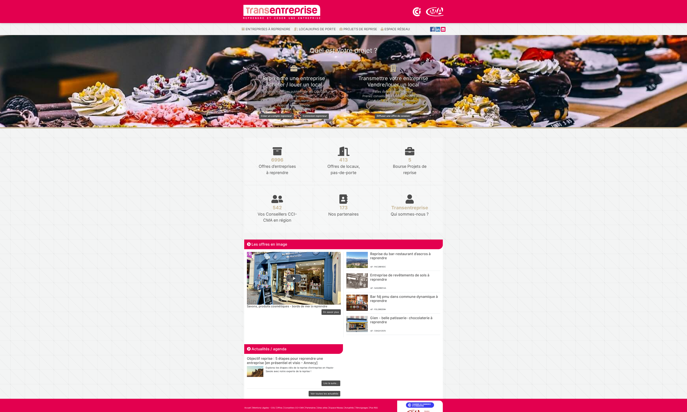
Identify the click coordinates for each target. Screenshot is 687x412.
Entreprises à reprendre (267, 29)
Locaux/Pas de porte (317, 29)
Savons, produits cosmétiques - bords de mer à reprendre (287, 306)
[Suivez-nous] (432, 30)
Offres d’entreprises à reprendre (277, 166)
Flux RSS (374, 407)
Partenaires (310, 407)
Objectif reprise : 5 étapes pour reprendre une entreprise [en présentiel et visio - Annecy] (285, 360)
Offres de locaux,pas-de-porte (343, 166)
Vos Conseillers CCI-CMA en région (277, 214)
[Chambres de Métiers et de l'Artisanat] (435, 11)
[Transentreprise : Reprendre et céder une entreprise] (281, 11)
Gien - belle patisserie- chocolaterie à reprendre (401, 320)
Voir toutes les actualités (324, 393)
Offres (279, 407)
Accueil (247, 407)
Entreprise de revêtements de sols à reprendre (399, 277)
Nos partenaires (343, 210)
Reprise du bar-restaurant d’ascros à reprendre (400, 256)
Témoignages (361, 407)
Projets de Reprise (360, 29)
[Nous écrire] (443, 30)
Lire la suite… (330, 383)
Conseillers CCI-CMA (294, 407)
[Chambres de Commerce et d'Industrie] (417, 11)
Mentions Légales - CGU (264, 407)
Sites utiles (322, 407)
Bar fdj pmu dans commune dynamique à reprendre (404, 298)
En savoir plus (331, 312)
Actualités (349, 407)
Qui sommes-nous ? (410, 210)
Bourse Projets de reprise (410, 166)
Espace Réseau (397, 29)
